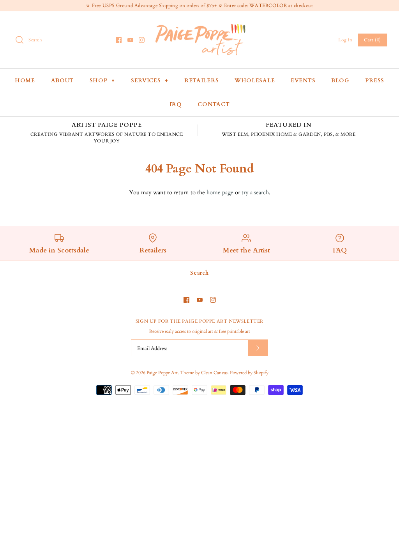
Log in (345, 40)
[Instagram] (142, 40)
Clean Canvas (214, 373)
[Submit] (258, 348)
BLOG (340, 80)
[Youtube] (130, 40)
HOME (25, 80)
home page (220, 192)
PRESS (374, 80)
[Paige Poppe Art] (199, 24)
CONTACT (214, 104)
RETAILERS (201, 80)
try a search (255, 192)
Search (199, 273)
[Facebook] (119, 40)
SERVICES (149, 80)
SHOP (102, 80)
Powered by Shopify (249, 373)
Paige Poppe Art (162, 373)
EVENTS (303, 80)
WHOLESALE (255, 80)
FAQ (175, 104)
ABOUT (62, 80)
